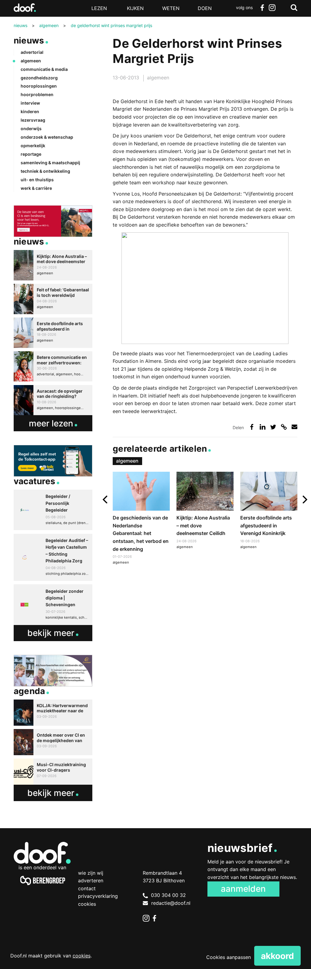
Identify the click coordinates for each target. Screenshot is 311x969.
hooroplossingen (39, 86)
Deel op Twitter (273, 427)
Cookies (87, 904)
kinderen (30, 111)
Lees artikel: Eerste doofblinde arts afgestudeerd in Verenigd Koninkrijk (268, 511)
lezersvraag (33, 120)
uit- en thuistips (37, 179)
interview (30, 103)
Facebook (262, 7)
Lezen (99, 8)
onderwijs (31, 128)
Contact (87, 888)
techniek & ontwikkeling (45, 171)
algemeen (158, 78)
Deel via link (284, 427)
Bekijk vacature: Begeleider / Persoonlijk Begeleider (53, 510)
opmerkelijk (33, 145)
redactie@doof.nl (170, 903)
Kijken (135, 8)
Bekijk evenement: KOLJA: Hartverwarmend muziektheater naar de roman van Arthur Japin (53, 713)
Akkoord (277, 956)
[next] (304, 499)
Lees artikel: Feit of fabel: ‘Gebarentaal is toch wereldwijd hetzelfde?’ (53, 299)
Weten (170, 8)
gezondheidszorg (39, 77)
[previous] (106, 499)
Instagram (272, 7)
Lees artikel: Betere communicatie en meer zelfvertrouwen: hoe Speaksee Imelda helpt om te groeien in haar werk (53, 366)
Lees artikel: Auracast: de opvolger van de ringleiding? (53, 400)
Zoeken (294, 7)
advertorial (32, 52)
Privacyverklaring (98, 896)
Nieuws (29, 40)
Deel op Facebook (252, 427)
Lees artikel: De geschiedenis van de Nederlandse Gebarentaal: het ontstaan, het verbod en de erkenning (141, 519)
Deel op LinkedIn (262, 427)
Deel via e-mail (294, 427)
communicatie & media (44, 69)
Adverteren (90, 880)
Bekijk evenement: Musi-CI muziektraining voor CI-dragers (53, 772)
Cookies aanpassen (228, 957)
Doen (205, 8)
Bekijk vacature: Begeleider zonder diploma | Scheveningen (53, 604)
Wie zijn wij (90, 873)
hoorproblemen (37, 94)
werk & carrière (36, 188)
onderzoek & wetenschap (47, 137)
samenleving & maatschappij (50, 162)
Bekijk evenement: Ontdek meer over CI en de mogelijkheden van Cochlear (53, 742)
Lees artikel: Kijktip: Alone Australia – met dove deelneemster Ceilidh (205, 511)
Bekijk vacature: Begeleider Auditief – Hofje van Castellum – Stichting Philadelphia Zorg (53, 557)
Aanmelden (243, 889)
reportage (31, 154)
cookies (82, 956)
